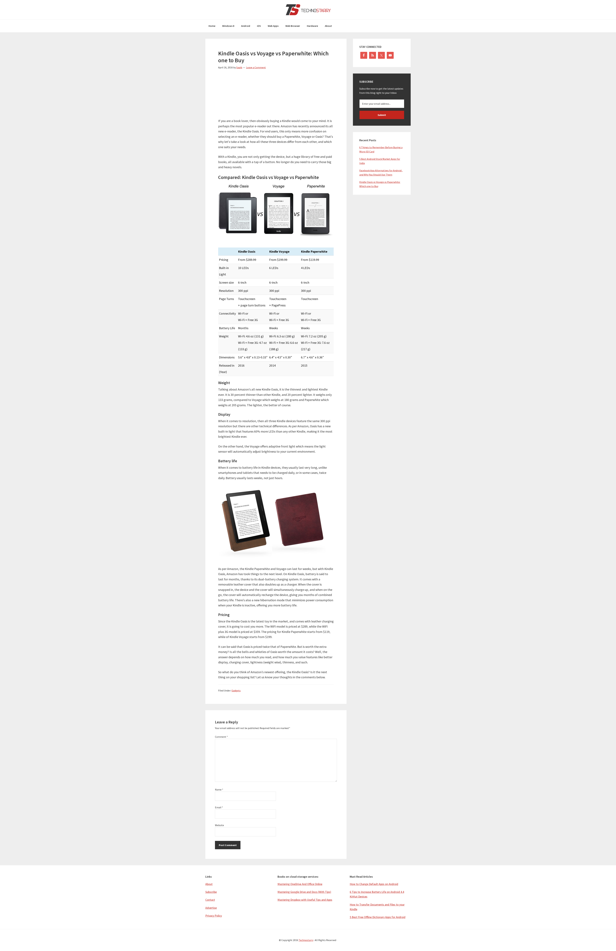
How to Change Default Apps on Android (374, 884)
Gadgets (236, 690)
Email (219, 807)
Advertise (211, 908)
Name (219, 789)
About (209, 884)
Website (219, 825)
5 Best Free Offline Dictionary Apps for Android (377, 917)
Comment (221, 736)
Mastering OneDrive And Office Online (300, 884)
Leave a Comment (256, 67)
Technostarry (308, 9)
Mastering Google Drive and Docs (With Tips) (304, 892)
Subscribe (211, 892)
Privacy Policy (213, 915)
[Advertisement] (276, 95)
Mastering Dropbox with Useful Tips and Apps (305, 900)
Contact (210, 900)
